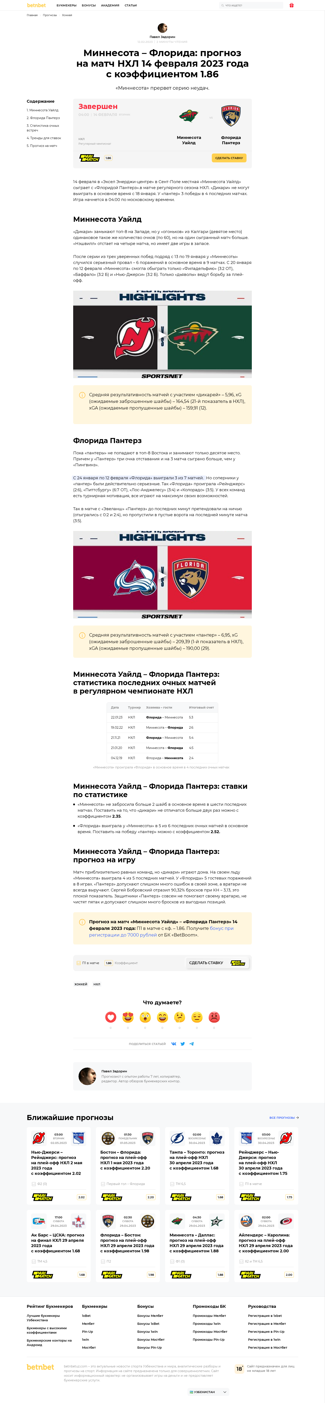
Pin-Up (87, 1332)
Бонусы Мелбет (150, 1316)
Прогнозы (50, 15)
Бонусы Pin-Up (149, 1348)
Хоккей (67, 15)
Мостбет (89, 1348)
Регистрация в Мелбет (267, 1324)
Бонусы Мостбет (150, 1340)
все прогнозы (282, 1117)
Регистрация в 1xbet (265, 1316)
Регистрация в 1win (264, 1340)
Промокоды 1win (207, 1324)
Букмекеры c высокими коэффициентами (47, 1330)
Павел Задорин (162, 37)
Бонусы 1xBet (148, 1324)
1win (85, 1340)
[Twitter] (182, 1043)
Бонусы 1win (147, 1332)
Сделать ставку (229, 158)
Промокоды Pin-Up (209, 1340)
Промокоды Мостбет (210, 1332)
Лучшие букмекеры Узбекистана (43, 1318)
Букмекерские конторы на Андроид (49, 1343)
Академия (110, 5)
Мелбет (88, 1324)
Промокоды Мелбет (209, 1316)
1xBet (86, 1316)
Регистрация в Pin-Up (266, 1332)
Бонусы (89, 5)
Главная (32, 15)
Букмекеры (66, 5)
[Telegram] (191, 1043)
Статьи (131, 5)
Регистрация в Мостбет (267, 1348)
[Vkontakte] (173, 1043)
